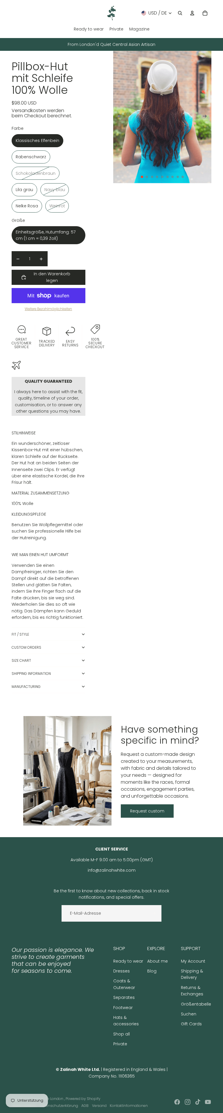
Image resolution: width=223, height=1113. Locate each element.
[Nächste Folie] (206, 117)
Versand (99, 1105)
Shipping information (31, 673)
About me (157, 961)
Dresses (121, 971)
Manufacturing (26, 686)
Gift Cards (191, 1024)
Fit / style (20, 634)
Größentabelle (196, 1004)
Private (120, 1044)
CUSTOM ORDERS (26, 647)
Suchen (188, 1014)
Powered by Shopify (83, 1098)
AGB (85, 1105)
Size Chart (21, 660)
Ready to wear (128, 961)
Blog (152, 971)
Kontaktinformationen (129, 1105)
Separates (124, 997)
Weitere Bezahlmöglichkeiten (48, 309)
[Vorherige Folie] (118, 117)
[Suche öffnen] (180, 13)
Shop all (121, 1034)
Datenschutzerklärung (59, 1105)
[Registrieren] (153, 913)
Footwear (123, 1007)
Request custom (147, 811)
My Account (193, 961)
